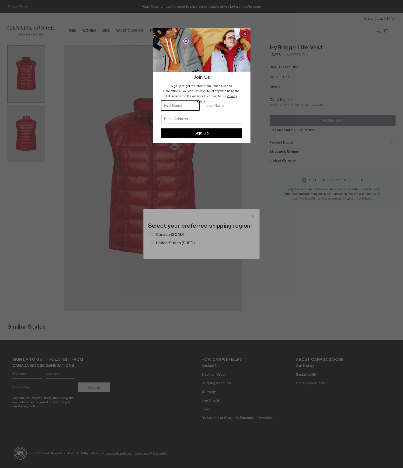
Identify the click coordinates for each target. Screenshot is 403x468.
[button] (245, 33)
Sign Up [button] (202, 133)
